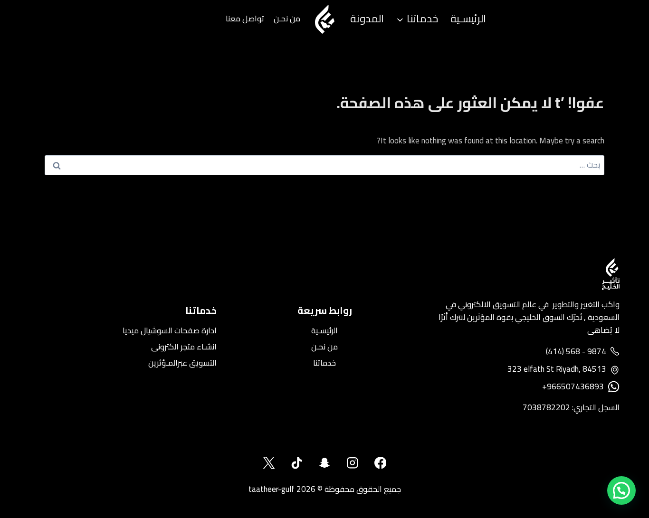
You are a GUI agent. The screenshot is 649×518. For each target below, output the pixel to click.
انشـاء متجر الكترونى (184, 346)
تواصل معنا (245, 18)
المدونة (367, 18)
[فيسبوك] (380, 463)
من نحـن (287, 18)
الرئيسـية (468, 18)
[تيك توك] (297, 463)
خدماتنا (324, 362)
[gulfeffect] (352, 463)
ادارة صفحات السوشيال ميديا (170, 330)
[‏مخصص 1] (325, 463)
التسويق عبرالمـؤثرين (182, 362)
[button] (621, 490)
